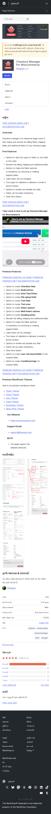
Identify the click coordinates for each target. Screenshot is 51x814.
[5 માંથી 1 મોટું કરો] (21, 462)
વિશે (3, 717)
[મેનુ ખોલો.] (47, 3)
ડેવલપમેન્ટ (9, 103)
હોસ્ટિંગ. (5, 726)
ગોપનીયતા (6, 730)
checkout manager (41, 633)
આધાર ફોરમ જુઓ (9, 703)
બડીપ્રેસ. (6, 771)
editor (37, 638)
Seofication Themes (14, 405)
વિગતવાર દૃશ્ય (8, 645)
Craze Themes (12, 401)
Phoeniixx (20, 68)
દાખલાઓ (30, 730)
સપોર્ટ (7, 109)
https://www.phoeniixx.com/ (23, 420)
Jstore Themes (12, 394)
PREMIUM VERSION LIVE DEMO (17, 277)
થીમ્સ (29, 722)
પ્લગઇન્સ (30, 726)
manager (44, 638)
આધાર (4, 742)
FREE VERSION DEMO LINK (15, 123)
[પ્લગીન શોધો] (27, 19)
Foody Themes (12, 391)
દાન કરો (30, 746)
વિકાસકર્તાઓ (7, 746)
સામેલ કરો (31, 738)
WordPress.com (9, 758)
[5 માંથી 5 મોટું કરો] (45, 462)
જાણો (4, 738)
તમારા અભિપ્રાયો (9, 685)
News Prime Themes (15, 409)
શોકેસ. (29, 717)
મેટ (3, 762)
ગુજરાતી (11, 781)
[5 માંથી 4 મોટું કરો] (21, 505)
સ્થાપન (7, 97)
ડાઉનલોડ (7, 76)
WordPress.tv (8, 750)
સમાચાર (5, 722)
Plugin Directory (8, 11)
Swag (30, 750)
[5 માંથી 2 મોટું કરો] (21, 470)
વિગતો (7, 84)
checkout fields (42, 628)
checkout (31, 628)
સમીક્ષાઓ (9, 91)
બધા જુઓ (45, 685)
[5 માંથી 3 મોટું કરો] (21, 487)
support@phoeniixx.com (21, 432)
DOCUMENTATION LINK (13, 127)
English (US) (44, 623)
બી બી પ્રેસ (7, 766)
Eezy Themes (12, 398)
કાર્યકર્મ (30, 742)
